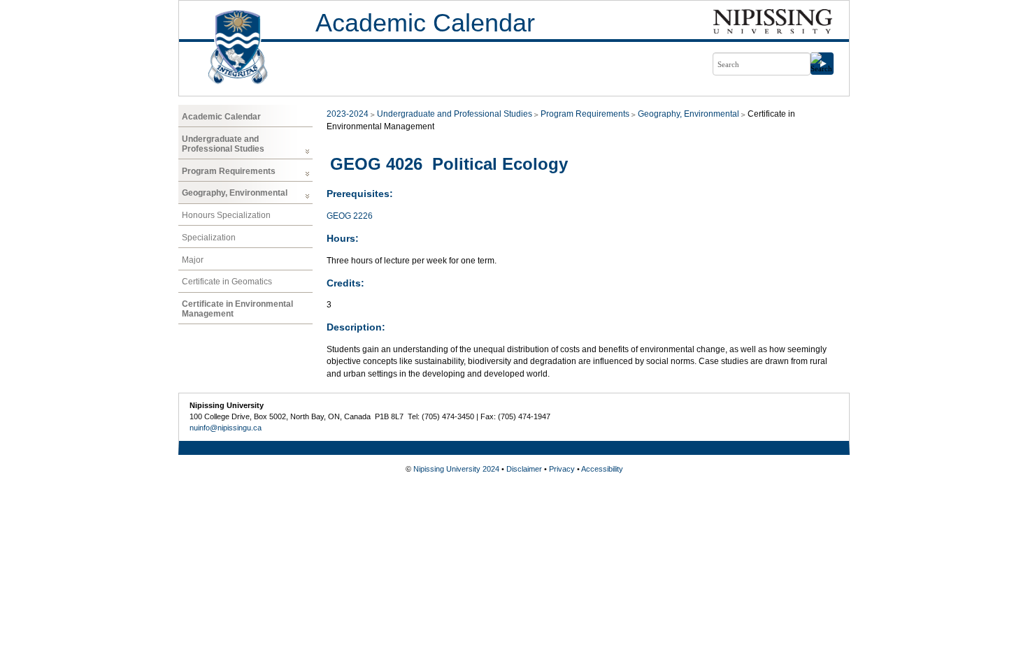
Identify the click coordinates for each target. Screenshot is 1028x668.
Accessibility (602, 469)
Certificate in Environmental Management (237, 309)
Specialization (209, 237)
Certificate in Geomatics (227, 281)
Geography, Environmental (234, 193)
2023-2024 (348, 114)
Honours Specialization (226, 215)
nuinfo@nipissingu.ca (226, 427)
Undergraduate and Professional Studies (223, 144)
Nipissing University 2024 (456, 469)
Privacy (562, 469)
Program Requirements (229, 171)
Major (193, 260)
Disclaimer (524, 469)
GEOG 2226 (350, 216)
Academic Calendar (425, 22)
